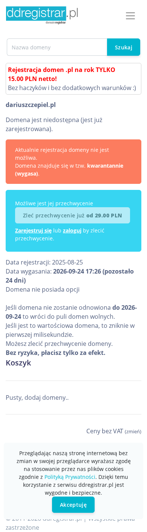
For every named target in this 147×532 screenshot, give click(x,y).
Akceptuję (73, 504)
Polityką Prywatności (69, 476)
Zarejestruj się (33, 230)
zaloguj (72, 230)
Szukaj (123, 47)
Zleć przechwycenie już (72, 215)
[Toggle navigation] (130, 15)
